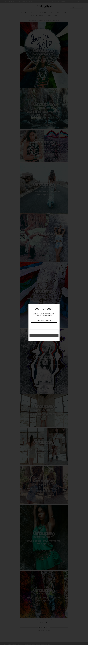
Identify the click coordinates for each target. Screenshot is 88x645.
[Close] (58, 305)
